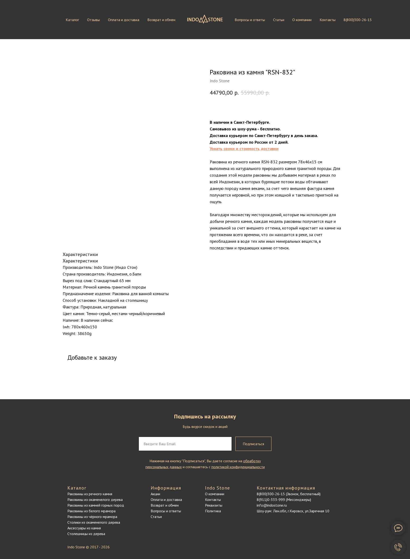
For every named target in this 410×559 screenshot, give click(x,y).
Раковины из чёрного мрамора (92, 516)
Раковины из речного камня (89, 493)
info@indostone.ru (272, 505)
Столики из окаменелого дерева (93, 522)
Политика (213, 511)
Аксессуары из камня (84, 528)
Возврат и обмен (161, 19)
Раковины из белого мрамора (91, 511)
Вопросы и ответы (250, 19)
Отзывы (93, 19)
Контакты (327, 19)
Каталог (72, 19)
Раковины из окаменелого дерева (95, 499)
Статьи (278, 19)
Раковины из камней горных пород (95, 505)
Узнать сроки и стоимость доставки (244, 148)
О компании (302, 19)
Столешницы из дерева (86, 533)
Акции (155, 493)
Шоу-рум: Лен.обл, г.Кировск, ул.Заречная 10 (293, 511)
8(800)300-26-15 (358, 19)
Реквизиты (213, 505)
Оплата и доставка (123, 19)
